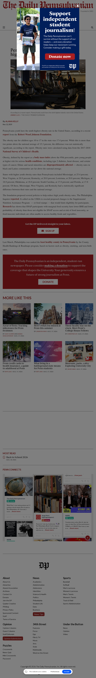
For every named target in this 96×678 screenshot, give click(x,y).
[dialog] (48, 339)
